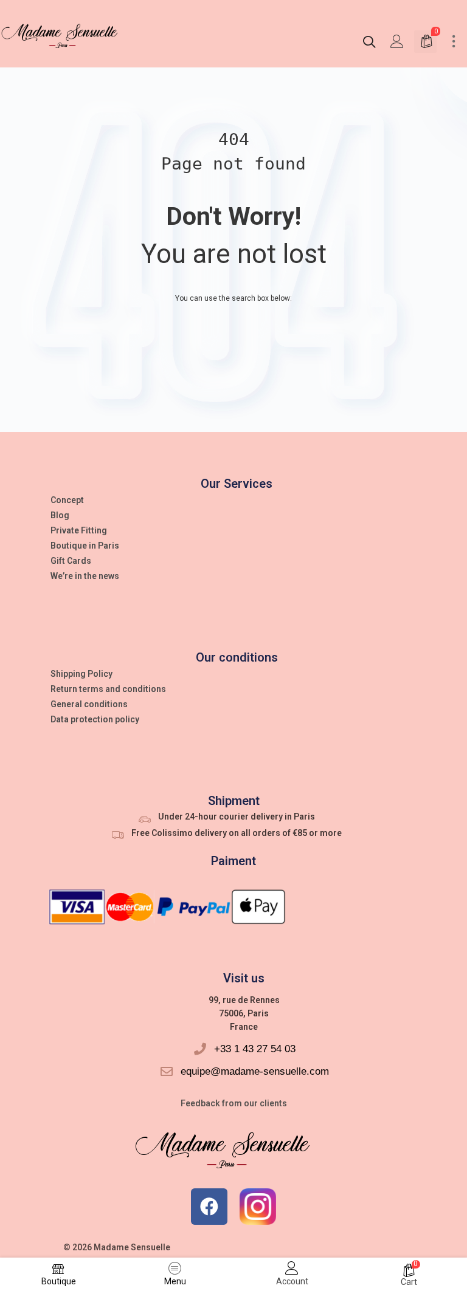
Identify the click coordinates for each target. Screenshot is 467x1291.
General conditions (89, 704)
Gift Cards (70, 561)
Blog (59, 515)
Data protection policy (94, 719)
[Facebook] (209, 1206)
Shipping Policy (81, 674)
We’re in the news (84, 576)
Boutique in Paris (84, 545)
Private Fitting (78, 530)
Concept (67, 500)
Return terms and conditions (108, 689)
